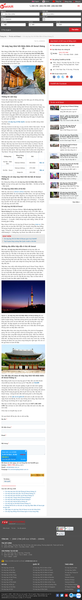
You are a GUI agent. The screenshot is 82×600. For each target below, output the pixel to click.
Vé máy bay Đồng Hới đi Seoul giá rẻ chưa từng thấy (21, 511)
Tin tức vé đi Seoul (57, 102)
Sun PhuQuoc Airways (71, 584)
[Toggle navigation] (78, 6)
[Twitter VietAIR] (58, 77)
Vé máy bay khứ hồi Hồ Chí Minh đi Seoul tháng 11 (69, 174)
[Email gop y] (71, 77)
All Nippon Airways (70, 587)
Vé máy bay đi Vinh (7, 589)
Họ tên (4, 419)
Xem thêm (76, 202)
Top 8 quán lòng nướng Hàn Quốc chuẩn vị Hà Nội (20, 241)
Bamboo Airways (70, 579)
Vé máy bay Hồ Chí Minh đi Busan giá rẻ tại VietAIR (20, 239)
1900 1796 (11, 465)
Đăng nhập (68, 1)
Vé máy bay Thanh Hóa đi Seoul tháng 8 (17, 497)
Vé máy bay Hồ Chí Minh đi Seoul (43, 570)
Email (4, 435)
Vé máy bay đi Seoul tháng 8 (69, 107)
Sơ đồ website (22, 528)
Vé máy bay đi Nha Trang (9, 575)
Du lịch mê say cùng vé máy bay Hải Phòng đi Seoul (68, 127)
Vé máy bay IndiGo (70, 570)
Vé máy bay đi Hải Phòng (9, 577)
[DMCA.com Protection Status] (37, 475)
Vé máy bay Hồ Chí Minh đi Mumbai (43, 577)
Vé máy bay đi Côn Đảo (8, 587)
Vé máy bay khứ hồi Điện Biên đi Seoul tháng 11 (68, 183)
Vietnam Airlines (69, 577)
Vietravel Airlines (70, 582)
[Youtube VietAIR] (67, 77)
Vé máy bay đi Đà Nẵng (8, 572)
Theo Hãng (69, 564)
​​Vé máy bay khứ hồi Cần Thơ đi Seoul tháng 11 (19, 493)
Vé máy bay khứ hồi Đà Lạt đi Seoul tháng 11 (19, 495)
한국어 (47, 1)
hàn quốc (7, 481)
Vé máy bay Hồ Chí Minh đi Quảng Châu (44, 584)
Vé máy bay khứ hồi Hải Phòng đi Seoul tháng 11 (20, 491)
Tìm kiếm (75, 29)
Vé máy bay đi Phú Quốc (9, 582)
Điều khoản (6, 528)
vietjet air (37, 224)
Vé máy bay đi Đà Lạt (8, 584)
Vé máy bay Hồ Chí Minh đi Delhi (42, 575)
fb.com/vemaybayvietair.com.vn (18, 469)
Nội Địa (4, 564)
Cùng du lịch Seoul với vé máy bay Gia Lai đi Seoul (69, 154)
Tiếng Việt (58, 1)
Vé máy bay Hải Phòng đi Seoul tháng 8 (17, 499)
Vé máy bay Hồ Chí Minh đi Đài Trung (44, 582)
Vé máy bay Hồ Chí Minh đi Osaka (43, 572)
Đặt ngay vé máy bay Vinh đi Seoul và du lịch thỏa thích (22, 509)
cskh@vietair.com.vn (12, 467)
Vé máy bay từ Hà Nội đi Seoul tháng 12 (17, 503)
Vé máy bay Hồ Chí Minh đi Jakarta (43, 579)
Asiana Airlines (69, 589)
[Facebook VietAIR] (54, 77)
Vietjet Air (67, 575)
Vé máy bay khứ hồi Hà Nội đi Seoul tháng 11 (69, 164)
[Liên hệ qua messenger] (78, 591)
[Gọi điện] (78, 587)
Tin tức (13, 528)
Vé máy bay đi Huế (7, 579)
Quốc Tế (36, 564)
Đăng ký (77, 1)
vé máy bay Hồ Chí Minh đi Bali (42, 567)
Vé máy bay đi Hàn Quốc (40, 589)
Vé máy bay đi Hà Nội (8, 567)
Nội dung (5, 443)
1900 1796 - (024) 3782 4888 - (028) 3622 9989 (46, 6)
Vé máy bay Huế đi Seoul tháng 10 (15, 501)
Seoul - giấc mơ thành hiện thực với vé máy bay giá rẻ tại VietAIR (69, 117)
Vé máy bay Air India (71, 567)
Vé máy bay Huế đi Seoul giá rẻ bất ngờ (68, 145)
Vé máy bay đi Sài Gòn (8, 570)
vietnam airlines (19, 191)
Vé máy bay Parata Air (71, 572)
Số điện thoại (7, 427)
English (37, 1)
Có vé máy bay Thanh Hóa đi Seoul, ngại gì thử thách (69, 135)
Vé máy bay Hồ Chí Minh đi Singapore (44, 587)
